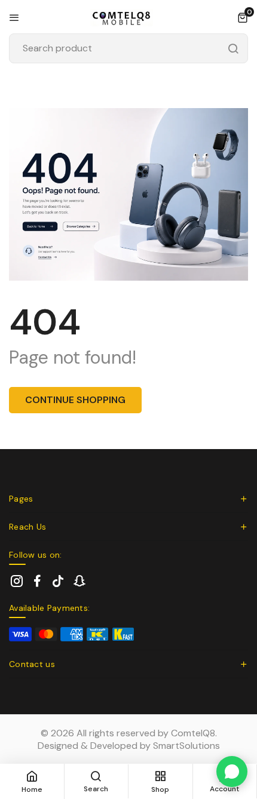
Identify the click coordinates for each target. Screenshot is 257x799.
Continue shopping (75, 400)
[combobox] (128, 48)
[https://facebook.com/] (37, 581)
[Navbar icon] (14, 17)
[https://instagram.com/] (16, 581)
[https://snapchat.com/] (79, 581)
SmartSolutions (186, 745)
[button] (242, 17)
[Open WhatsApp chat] (231, 771)
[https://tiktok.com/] (58, 581)
